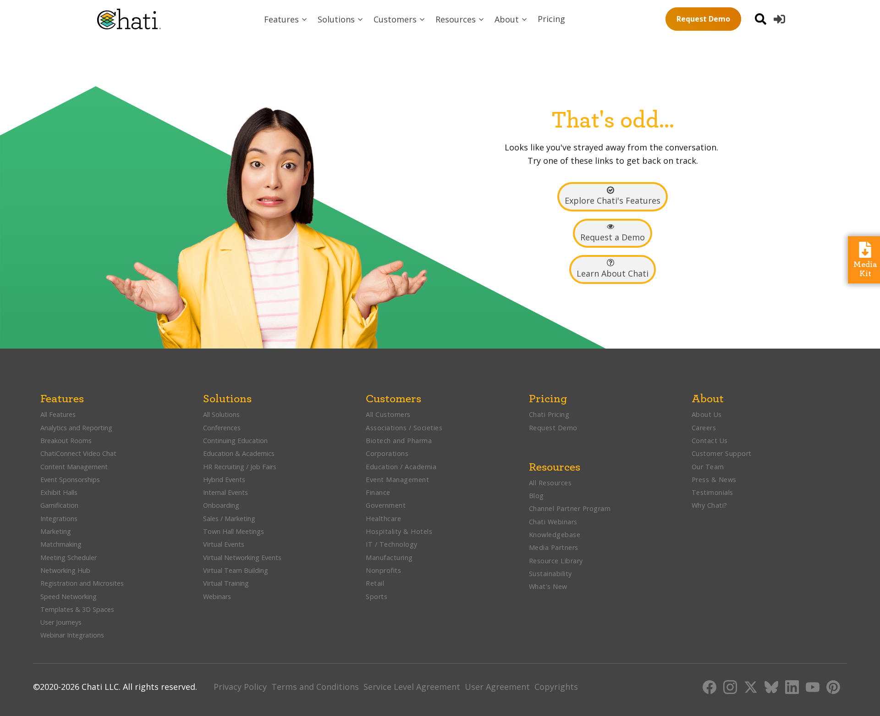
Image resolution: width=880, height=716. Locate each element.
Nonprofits (383, 570)
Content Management (75, 466)
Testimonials (712, 492)
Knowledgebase (555, 534)
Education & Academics (239, 453)
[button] (286, 19)
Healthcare (383, 518)
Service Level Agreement (411, 686)
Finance (378, 492)
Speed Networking (68, 596)
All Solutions (221, 414)
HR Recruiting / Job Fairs (239, 466)
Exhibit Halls (58, 492)
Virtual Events (223, 544)
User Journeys (61, 622)
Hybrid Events (224, 479)
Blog (536, 495)
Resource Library (556, 560)
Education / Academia (401, 466)
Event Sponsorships (71, 479)
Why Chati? (709, 505)
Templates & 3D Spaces (77, 609)
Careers (704, 427)
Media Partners (553, 547)
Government (386, 505)
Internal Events (225, 492)
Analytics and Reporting (77, 427)
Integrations (58, 518)
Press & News (714, 479)
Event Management (397, 479)
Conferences (222, 427)
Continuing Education (235, 440)
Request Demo (703, 19)
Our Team (708, 466)
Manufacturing (389, 557)
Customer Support (722, 453)
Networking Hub (65, 570)
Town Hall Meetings (233, 531)
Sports (376, 596)
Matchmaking (61, 544)
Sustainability (550, 573)
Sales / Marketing (229, 518)
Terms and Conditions (315, 686)
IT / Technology (392, 544)
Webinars (217, 596)
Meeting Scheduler (68, 557)
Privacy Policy (240, 686)
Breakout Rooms (66, 440)
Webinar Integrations (72, 635)
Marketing (56, 531)
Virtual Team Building (235, 570)
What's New (548, 586)
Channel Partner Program (570, 508)
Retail (375, 583)
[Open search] (760, 19)
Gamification (59, 505)
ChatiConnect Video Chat (78, 453)
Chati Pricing (549, 414)
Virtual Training (226, 583)
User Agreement (497, 686)
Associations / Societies (404, 427)
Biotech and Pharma (399, 440)
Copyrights (556, 686)
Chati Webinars (553, 521)
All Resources (550, 482)
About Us (707, 414)
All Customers (388, 414)
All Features (58, 414)
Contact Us (710, 440)
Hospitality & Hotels (400, 531)
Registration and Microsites (82, 583)
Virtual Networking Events (242, 557)
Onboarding (221, 505)
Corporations (387, 453)
